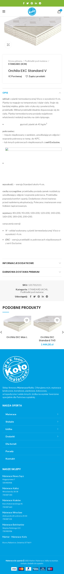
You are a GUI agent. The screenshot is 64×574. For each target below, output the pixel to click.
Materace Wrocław (12, 512)
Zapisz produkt (37, 76)
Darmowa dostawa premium (20, 272)
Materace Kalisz (10, 488)
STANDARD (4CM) (17, 64)
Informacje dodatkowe (18, 263)
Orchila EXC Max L (16, 337)
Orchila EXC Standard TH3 (47, 339)
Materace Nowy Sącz (13, 476)
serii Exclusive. (52, 142)
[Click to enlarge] (8, 44)
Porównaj (16, 76)
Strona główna (15, 61)
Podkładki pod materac (36, 61)
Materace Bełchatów (13, 524)
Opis (5, 92)
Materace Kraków (11, 500)
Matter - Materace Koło (14, 536)
